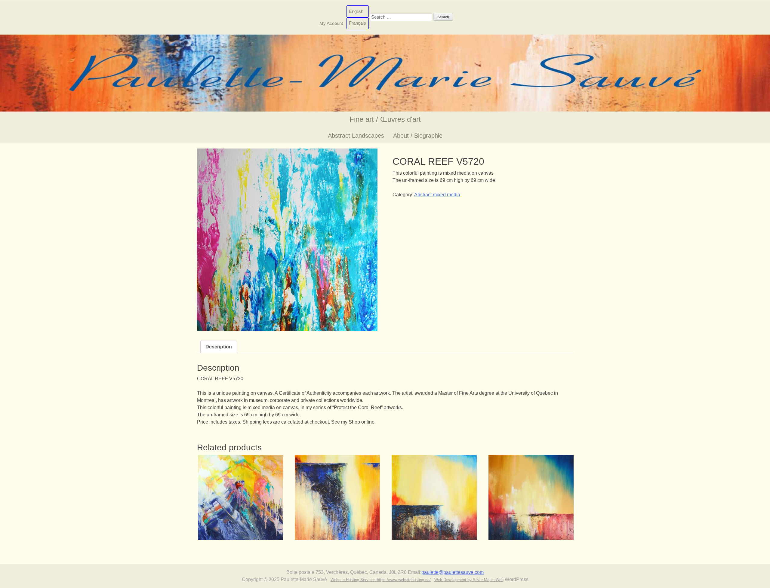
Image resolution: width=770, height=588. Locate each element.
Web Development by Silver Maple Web (469, 579)
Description (218, 346)
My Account (331, 23)
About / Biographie (417, 135)
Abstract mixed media (437, 194)
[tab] (218, 347)
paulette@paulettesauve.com (452, 572)
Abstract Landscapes (356, 135)
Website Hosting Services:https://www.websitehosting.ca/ (381, 579)
